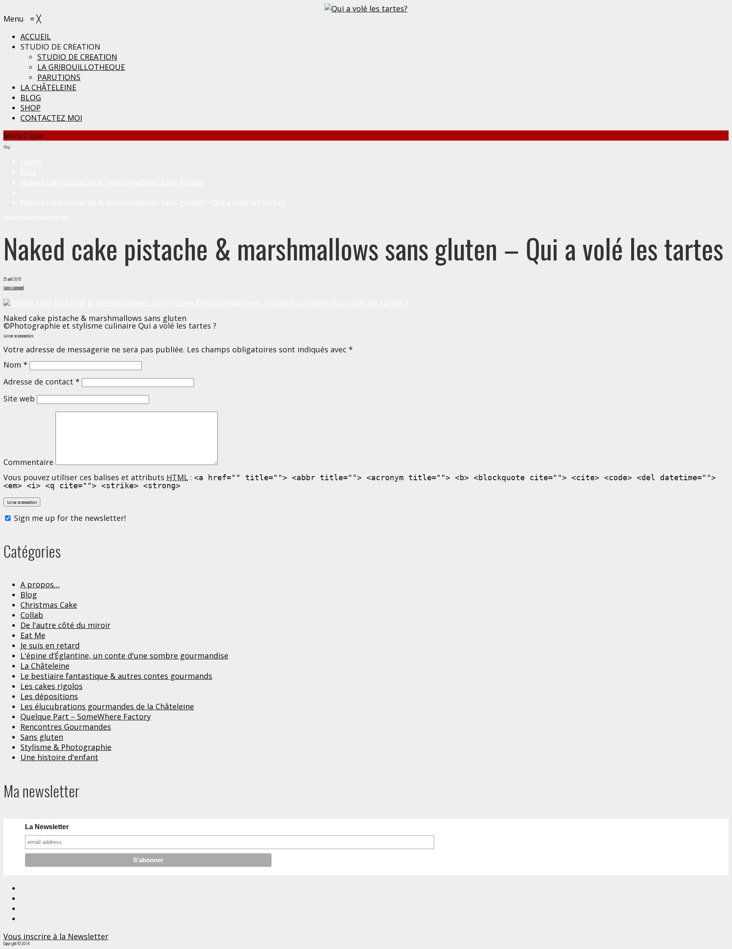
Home (31, 162)
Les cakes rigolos (51, 686)
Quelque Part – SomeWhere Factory (85, 716)
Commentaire (28, 462)
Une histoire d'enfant (59, 757)
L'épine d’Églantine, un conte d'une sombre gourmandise (124, 655)
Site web (19, 398)
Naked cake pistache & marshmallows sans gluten (111, 182)
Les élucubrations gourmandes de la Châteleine (107, 706)
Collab (31, 615)
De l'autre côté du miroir (65, 625)
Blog (28, 172)
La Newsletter (47, 826)
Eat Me (32, 635)
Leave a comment (13, 287)
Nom (15, 365)
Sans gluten (41, 737)
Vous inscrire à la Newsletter (55, 936)
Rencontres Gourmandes (65, 727)
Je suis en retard (50, 645)
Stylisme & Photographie (65, 747)
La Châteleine (44, 666)
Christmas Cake (48, 605)
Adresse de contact (41, 381)
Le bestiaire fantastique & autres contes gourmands (116, 676)
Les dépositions (49, 696)
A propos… (40, 584)
